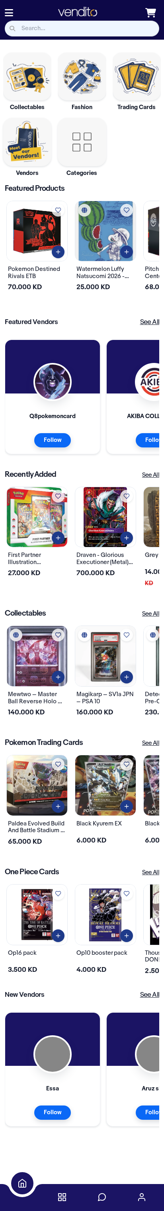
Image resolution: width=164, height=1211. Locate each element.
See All (149, 322)
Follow (52, 440)
